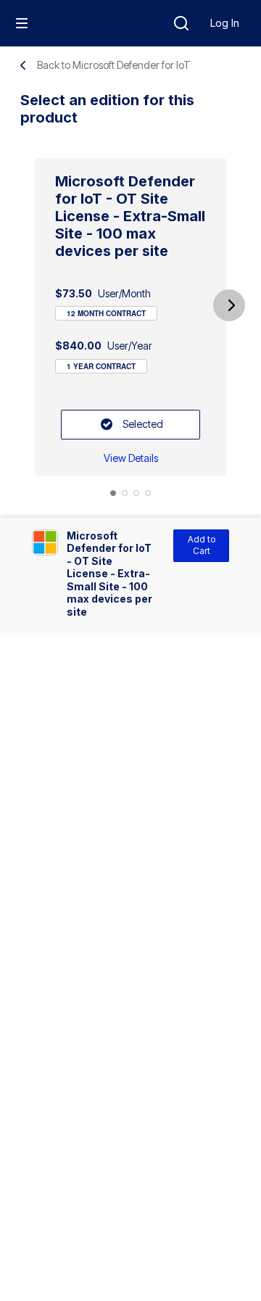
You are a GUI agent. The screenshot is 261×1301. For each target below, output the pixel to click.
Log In (224, 23)
